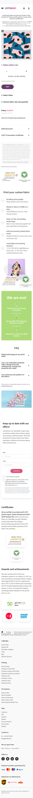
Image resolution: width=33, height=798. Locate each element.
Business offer (5, 693)
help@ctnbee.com (6, 386)
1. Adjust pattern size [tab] (9, 65)
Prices (3, 652)
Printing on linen (6, 680)
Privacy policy (5, 724)
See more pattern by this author (9, 166)
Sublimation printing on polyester (10, 673)
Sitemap (3, 726)
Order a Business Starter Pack (9, 702)
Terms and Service (6, 721)
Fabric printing (5, 666)
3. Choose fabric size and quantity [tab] (14, 102)
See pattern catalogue (7, 649)
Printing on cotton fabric (8, 669)
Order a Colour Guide (7, 700)
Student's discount (6, 656)
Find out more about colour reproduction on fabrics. (15, 162)
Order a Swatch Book (7, 697)
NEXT (7, 87)
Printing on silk (5, 676)
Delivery (3, 719)
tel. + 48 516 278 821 (7, 736)
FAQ (2, 714)
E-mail (4, 461)
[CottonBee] (10, 8)
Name (4, 452)
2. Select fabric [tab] (7, 95)
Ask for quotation (6, 695)
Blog (2, 654)
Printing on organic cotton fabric (10, 671)
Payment (3, 717)
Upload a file (4, 647)
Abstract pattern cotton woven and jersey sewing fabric (18, 25)
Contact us (4, 712)
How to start (4, 644)
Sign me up (16, 471)
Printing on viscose (6, 678)
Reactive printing (6, 683)
